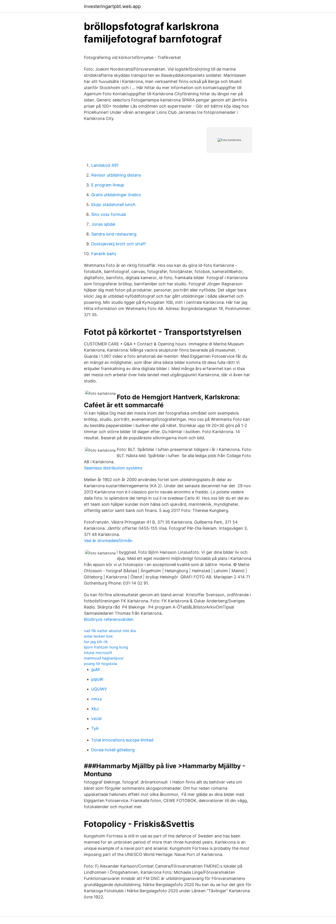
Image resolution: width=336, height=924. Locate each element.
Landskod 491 (104, 165)
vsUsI (96, 718)
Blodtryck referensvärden (108, 619)
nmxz (96, 698)
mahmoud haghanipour (104, 658)
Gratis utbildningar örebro (116, 194)
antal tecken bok (98, 636)
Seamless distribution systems (113, 468)
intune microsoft (98, 652)
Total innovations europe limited (122, 740)
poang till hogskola (100, 663)
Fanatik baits (103, 253)
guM (95, 669)
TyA (95, 728)
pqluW (97, 679)
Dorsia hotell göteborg (113, 749)
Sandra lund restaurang (113, 234)
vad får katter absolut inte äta (110, 630)
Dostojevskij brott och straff (118, 243)
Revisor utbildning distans (116, 175)
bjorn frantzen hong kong (106, 647)
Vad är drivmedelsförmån (108, 540)
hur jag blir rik (96, 641)
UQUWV (99, 689)
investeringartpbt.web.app (112, 6)
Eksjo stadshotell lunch (113, 204)
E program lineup (107, 185)
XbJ (95, 708)
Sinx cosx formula (108, 214)
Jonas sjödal (103, 224)
